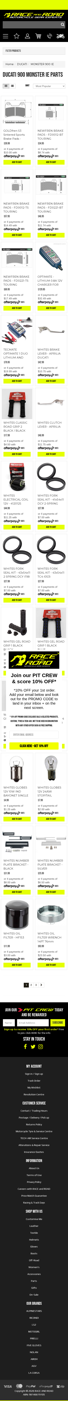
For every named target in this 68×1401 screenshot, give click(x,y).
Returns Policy (34, 1124)
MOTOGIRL (34, 1331)
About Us (34, 1168)
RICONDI (34, 1317)
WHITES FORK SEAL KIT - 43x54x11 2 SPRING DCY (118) (16, 572)
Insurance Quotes (34, 1151)
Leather (34, 1225)
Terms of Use (34, 1175)
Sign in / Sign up (34, 1073)
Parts (34, 1280)
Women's (34, 1267)
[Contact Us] (49, 40)
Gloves (34, 1246)
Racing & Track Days (34, 1202)
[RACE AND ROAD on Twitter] (33, 1047)
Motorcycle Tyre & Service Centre (34, 1131)
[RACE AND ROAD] (34, 14)
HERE (34, 1032)
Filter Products (13, 51)
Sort (27, 85)
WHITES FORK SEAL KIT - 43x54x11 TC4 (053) (51, 572)
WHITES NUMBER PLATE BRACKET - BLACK (16, 864)
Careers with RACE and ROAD (34, 1188)
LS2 (34, 1324)
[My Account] (27, 40)
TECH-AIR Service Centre (34, 1138)
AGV (34, 1365)
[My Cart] (38, 36)
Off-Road (34, 1260)
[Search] (61, 24)
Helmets (34, 1239)
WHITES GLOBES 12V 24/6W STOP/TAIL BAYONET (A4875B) (49, 795)
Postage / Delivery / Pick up (34, 1117)
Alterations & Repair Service (34, 1145)
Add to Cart (17, 162)
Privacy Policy (34, 1181)
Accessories (34, 1274)
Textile (34, 1232)
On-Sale (34, 1294)
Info (22, 156)
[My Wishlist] (16, 36)
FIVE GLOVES (34, 1345)
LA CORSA (34, 1372)
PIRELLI (34, 1338)
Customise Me (34, 1219)
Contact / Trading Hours (34, 1110)
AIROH (34, 1359)
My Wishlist (34, 1087)
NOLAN (34, 1352)
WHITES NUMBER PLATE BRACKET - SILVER (50, 864)
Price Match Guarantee (34, 1195)
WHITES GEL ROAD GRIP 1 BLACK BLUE (51, 645)
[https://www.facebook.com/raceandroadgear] (25, 1047)
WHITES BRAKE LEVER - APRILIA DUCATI (49, 353)
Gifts (34, 1287)
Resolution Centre (34, 1094)
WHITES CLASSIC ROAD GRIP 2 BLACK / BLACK (15, 426)
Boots (34, 1253)
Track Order (34, 1080)
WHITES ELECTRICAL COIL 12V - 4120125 (15, 499)
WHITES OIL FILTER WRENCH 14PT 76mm (49, 937)
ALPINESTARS (34, 1310)
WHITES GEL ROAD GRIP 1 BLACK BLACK (16, 645)
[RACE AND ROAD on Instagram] (40, 1047)
